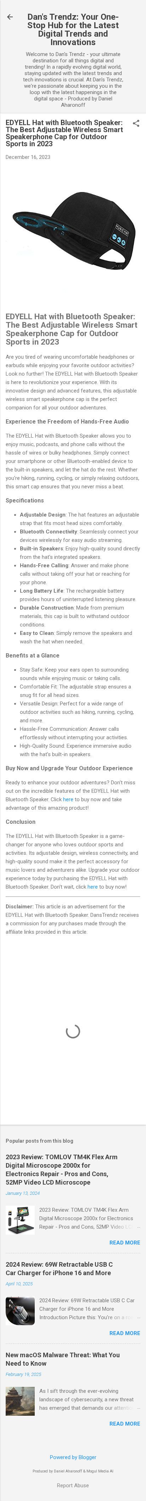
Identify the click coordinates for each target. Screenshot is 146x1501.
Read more (125, 1243)
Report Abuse (73, 1485)
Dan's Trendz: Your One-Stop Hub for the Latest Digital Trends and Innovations (73, 29)
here (68, 799)
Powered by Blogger (73, 1457)
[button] (136, 124)
